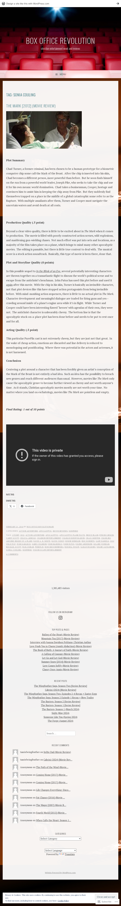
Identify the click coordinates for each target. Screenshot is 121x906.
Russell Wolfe (72, 547)
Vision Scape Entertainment (47, 550)
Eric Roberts (88, 541)
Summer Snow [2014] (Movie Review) (60, 661)
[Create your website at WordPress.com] (60, 3)
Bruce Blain (92, 535)
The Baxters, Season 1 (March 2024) (60, 709)
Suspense (73, 531)
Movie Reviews (60, 531)
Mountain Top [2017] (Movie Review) (60, 638)
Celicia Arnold (28, 538)
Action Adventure (28, 531)
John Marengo (55, 544)
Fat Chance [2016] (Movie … (50, 797)
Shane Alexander (105, 547)
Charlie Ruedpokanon (73, 538)
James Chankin (39, 544)
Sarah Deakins (88, 547)
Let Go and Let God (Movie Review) (60, 657)
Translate (70, 854)
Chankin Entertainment (49, 538)
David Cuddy (58, 541)
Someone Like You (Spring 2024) (60, 717)
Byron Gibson (106, 535)
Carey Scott (12, 538)
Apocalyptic (45, 531)
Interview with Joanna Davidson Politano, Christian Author (60, 642)
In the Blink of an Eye (48, 271)
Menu (63, 74)
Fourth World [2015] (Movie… (51, 812)
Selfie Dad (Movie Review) (57, 752)
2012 (22, 535)
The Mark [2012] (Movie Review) (30, 106)
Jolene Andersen (83, 544)
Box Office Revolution (60, 40)
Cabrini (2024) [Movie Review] (60, 689)
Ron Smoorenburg (54, 547)
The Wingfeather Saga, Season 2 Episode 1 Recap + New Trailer (60, 697)
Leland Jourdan (101, 544)
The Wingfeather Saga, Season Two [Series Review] (60, 685)
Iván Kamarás (24, 544)
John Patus (68, 544)
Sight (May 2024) (60, 713)
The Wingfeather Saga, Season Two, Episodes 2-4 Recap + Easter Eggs (60, 693)
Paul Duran (28, 547)
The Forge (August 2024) (60, 720)
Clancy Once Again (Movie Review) (60, 669)
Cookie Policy (63, 901)
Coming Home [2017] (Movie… (51, 774)
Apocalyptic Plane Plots (72, 535)
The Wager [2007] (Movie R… (51, 805)
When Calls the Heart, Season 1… (53, 820)
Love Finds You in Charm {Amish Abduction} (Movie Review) (61, 646)
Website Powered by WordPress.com (60, 872)
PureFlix (39, 547)
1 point (15, 535)
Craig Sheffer (93, 538)
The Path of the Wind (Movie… (52, 767)
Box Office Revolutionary (40, 527)
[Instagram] (60, 617)
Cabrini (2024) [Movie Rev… (58, 759)
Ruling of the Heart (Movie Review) (60, 634)
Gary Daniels (102, 541)
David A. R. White (41, 541)
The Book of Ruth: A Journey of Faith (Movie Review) (60, 650)
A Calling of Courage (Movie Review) (61, 653)
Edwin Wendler (73, 541)
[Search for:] (60, 733)
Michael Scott (13, 547)
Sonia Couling (13, 550)
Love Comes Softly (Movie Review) (60, 665)
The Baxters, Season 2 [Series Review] (60, 701)
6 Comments (12, 554)
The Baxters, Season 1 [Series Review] (60, 705)
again (9, 285)
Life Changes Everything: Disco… (53, 789)
